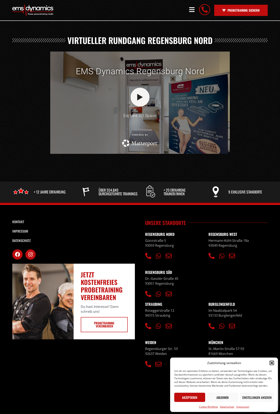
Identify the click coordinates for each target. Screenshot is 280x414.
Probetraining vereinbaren (104, 324)
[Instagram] (30, 254)
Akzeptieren (189, 397)
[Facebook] (17, 254)
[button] (272, 363)
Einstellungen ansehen (257, 397)
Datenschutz (227, 406)
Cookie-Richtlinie (208, 406)
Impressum (242, 406)
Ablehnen (222, 397)
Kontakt (18, 221)
